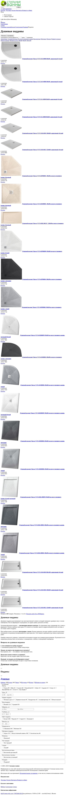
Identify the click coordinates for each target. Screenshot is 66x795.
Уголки (10, 682)
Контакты (19, 10)
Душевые (25, 27)
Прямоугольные (56, 39)
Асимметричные (13, 39)
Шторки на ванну (40, 682)
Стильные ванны (6, 27)
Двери (17, 682)
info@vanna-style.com (7, 793)
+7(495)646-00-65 (18, 793)
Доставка (8, 10)
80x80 (20, 40)
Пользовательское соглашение (28, 773)
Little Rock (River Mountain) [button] (9, 19)
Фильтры (3, 35)
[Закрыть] (1, 675)
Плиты (31, 682)
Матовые (43, 39)
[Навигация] (1, 21)
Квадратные (37, 39)
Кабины (3, 682)
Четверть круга (14, 40)
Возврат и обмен (27, 10)
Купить (3, 63)
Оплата (14, 10)
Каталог (3, 10)
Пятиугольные (5, 40)
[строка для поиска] (9, 7)
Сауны (3, 25)
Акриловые (4, 39)
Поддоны (24, 682)
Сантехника (4, 24)
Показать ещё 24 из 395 (33, 614)
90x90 (24, 40)
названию (30, 37)
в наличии (5, 684)
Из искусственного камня (25, 39)
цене (23, 37)
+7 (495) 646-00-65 (6, 9)
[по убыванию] (19, 37)
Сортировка (10, 35)
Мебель (3, 22)
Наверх (42, 614)
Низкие (49, 39)
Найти (18, 7)
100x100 (28, 40)
